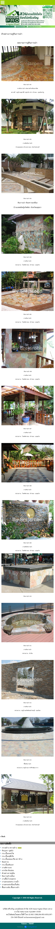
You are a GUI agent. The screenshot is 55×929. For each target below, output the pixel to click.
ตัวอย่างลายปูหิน (8, 873)
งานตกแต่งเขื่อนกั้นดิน (10, 885)
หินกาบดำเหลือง (8, 876)
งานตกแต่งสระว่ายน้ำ (10, 882)
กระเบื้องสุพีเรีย (8, 856)
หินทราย (5, 862)
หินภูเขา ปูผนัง (7, 851)
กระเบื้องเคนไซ (8, 853)
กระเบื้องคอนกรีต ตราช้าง (12, 859)
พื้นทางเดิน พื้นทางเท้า (10, 887)
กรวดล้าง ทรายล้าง (9, 848)
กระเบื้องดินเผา (8, 865)
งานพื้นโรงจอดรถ (9, 879)
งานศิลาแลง (7, 868)
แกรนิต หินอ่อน (8, 870)
